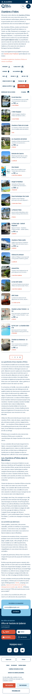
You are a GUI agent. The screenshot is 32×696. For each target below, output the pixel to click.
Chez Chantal (15, 167)
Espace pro (8, 659)
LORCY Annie (15, 295)
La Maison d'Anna (16, 210)
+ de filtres (21, 86)
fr (26, 1)
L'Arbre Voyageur (16, 112)
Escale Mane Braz (16, 97)
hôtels (17, 583)
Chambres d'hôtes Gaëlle (19, 240)
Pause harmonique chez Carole (20, 196)
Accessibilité (6, 2)
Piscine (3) (13, 76)
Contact (22, 632)
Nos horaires (24, 637)
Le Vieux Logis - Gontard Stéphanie (18, 224)
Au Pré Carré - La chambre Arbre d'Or (20, 327)
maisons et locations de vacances (16, 585)
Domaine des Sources (18, 153)
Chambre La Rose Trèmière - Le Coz (20, 310)
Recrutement (14, 665)
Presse (23, 659)
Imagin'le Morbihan (17, 182)
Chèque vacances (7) (7, 81)
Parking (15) (21, 81)
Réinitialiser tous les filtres (8, 92)
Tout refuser (23, 685)
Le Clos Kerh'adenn (17, 282)
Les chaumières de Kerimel (19, 139)
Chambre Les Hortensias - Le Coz (19, 340)
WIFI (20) (24, 76)
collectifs (19, 587)
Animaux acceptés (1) (7, 86)
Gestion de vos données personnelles (16, 673)
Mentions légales (22, 665)
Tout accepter (9, 685)
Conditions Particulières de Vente (16, 669)
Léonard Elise (15, 268)
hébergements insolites (8, 587)
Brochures (7, 637)
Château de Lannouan (18, 255)
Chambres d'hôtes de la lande (20, 125)
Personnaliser (16, 691)
